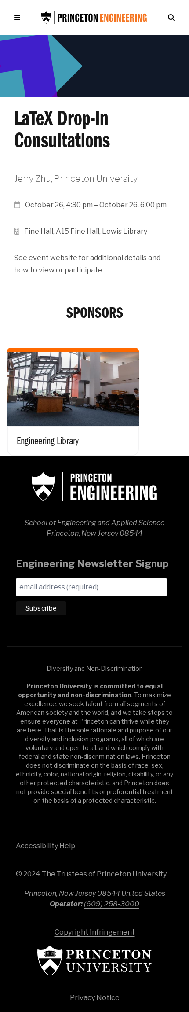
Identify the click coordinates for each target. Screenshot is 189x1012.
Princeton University (94, 960)
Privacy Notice (95, 998)
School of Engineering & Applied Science (94, 487)
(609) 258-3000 (111, 904)
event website (53, 258)
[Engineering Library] (73, 395)
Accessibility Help (45, 846)
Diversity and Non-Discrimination (95, 668)
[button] (19, 17)
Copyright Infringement (95, 932)
